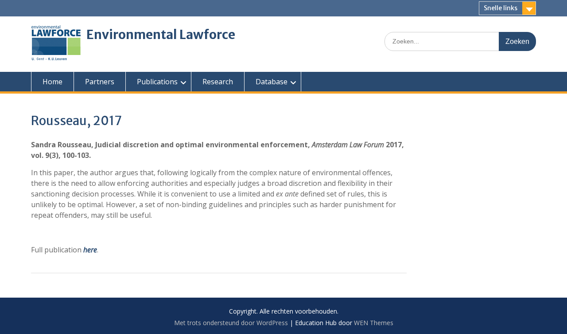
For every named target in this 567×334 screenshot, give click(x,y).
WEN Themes (373, 322)
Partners (99, 81)
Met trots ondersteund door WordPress (231, 322)
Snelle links (500, 8)
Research (217, 81)
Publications (157, 81)
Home (52, 81)
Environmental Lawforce (160, 35)
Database (271, 81)
